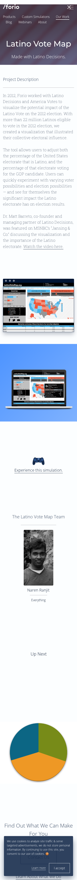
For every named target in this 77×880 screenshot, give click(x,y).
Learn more (39, 868)
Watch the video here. (43, 246)
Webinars (25, 22)
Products (9, 17)
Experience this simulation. (38, 470)
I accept (59, 868)
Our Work (62, 17)
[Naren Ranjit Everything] (38, 532)
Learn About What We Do (38, 876)
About (42, 22)
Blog (9, 22)
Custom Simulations (36, 17)
